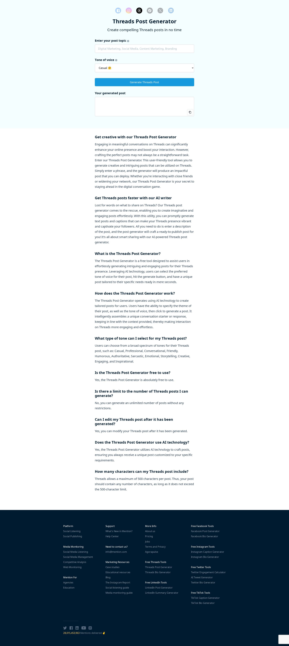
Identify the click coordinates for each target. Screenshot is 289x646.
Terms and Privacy (155, 546)
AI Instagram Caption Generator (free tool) (129, 11)
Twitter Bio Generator (203, 582)
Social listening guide (117, 587)
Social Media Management (78, 557)
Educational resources (118, 572)
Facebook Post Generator (118, 11)
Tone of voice (104, 60)
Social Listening (71, 531)
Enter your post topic (110, 40)
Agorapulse (151, 551)
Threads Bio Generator (158, 572)
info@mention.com (116, 551)
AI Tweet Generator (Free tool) (160, 11)
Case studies (113, 567)
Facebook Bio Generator (204, 536)
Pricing (149, 536)
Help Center (112, 536)
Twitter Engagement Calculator (208, 572)
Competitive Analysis (74, 562)
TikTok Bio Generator (203, 603)
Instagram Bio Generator (205, 557)
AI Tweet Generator (202, 577)
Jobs (147, 541)
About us (150, 531)
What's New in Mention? (119, 531)
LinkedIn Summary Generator (161, 592)
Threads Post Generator (139, 11)
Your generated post (110, 93)
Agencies (68, 582)
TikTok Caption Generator (150, 11)
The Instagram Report (118, 582)
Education (69, 587)
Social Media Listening (75, 551)
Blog (108, 577)
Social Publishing (72, 536)
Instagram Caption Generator (207, 551)
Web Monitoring (72, 567)
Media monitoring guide (119, 592)
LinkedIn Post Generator (171, 11)
